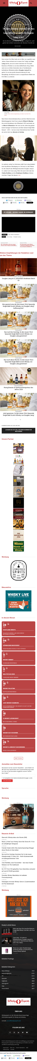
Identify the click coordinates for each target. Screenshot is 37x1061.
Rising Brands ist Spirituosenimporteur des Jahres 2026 (18, 388)
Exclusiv (18, 302)
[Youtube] (27, 1032)
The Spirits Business (13, 234)
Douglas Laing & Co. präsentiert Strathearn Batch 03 (18, 279)
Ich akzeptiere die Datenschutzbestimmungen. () (17, 778)
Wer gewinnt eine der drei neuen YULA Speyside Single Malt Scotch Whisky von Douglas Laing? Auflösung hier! (18, 306)
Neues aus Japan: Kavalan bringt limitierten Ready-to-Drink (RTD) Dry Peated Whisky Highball (23, 949)
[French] (9, 792)
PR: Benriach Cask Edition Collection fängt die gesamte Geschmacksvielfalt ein (27, 245)
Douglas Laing (17, 236)
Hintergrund (11, 24)
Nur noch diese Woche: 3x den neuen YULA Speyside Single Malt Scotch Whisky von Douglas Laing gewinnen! (18, 362)
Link (19, 175)
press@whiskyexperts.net (14, 1021)
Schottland (26, 24)
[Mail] (22, 1032)
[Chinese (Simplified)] (17, 792)
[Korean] (23, 792)
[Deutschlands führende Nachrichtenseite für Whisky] (18, 3)
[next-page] (20, 420)
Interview (18, 24)
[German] (3, 792)
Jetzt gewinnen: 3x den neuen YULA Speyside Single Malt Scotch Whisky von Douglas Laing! (18, 414)
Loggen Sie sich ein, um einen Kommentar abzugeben (18, 430)
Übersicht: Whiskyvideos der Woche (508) (14, 837)
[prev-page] (16, 420)
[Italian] (14, 792)
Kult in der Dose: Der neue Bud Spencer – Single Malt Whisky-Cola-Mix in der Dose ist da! (24, 930)
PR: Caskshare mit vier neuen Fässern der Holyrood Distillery (8, 245)
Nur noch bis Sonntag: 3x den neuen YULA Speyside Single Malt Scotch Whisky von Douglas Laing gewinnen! (18, 334)
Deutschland (18, 385)
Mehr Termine (18, 758)
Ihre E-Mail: (5, 773)
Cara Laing (9, 236)
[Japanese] (20, 792)
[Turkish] (26, 792)
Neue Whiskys (18, 276)
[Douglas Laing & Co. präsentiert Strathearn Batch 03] (18, 267)
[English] (6, 792)
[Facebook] (10, 1032)
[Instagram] (14, 1032)
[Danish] (11, 792)
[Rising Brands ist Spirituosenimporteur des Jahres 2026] (18, 376)
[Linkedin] (18, 1032)
